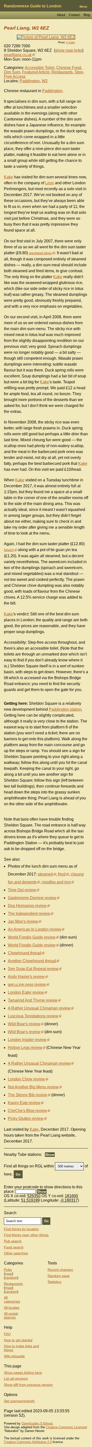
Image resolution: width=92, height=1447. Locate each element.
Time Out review (22, 890)
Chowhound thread (24, 953)
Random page (59, 1276)
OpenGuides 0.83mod (37, 1423)
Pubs (8, 1270)
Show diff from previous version (28, 1385)
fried (62, 874)
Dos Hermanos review (27, 906)
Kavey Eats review (24, 1103)
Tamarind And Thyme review (32, 1000)
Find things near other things (26, 1235)
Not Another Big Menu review (33, 1087)
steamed (45, 874)
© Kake (70, 42)
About (61, 15)
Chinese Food (68, 68)
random (11, 1277)
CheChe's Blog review (27, 1111)
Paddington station (65, 709)
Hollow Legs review (25, 1047)
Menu (83, 6)
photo (9, 550)
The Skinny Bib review (27, 1095)
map (8, 1274)
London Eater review (26, 992)
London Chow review (26, 1079)
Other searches (16, 1253)
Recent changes (60, 1270)
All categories (12, 1299)
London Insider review (27, 1040)
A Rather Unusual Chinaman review (39, 1008)
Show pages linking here (23, 1373)
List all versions (16, 1378)
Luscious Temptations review (33, 1016)
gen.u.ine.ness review (27, 984)
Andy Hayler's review (26, 977)
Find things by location (21, 1229)
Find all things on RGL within (29, 1166)
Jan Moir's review (23, 921)
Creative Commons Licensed (66, 1427)
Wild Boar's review (24, 1024)
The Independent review (29, 913)
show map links (68, 50)
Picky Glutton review (25, 1118)
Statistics (54, 1282)
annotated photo (40, 253)
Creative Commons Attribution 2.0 (28, 1442)
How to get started (18, 1340)
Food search (14, 1247)
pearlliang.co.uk (18, 55)
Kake (8, 177)
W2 (45, 81)
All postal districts (11, 1315)
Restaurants (62, 72)
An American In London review (34, 929)
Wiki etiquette (14, 1356)
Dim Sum (12, 72)
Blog (87, 15)
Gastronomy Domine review (32, 898)
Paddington (30, 81)
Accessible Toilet (39, 68)
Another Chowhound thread (32, 961)
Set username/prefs (19, 1401)
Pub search (13, 1241)
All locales (11, 1308)
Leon (49, 183)
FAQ (7, 1334)
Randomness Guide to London (32, 6)
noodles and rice (56, 882)
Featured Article (36, 72)
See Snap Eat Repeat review (33, 969)
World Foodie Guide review (31, 937)
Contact (74, 15)
